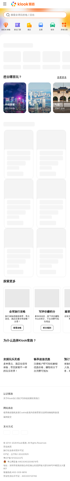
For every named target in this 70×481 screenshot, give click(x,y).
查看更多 (62, 77)
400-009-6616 (19, 472)
